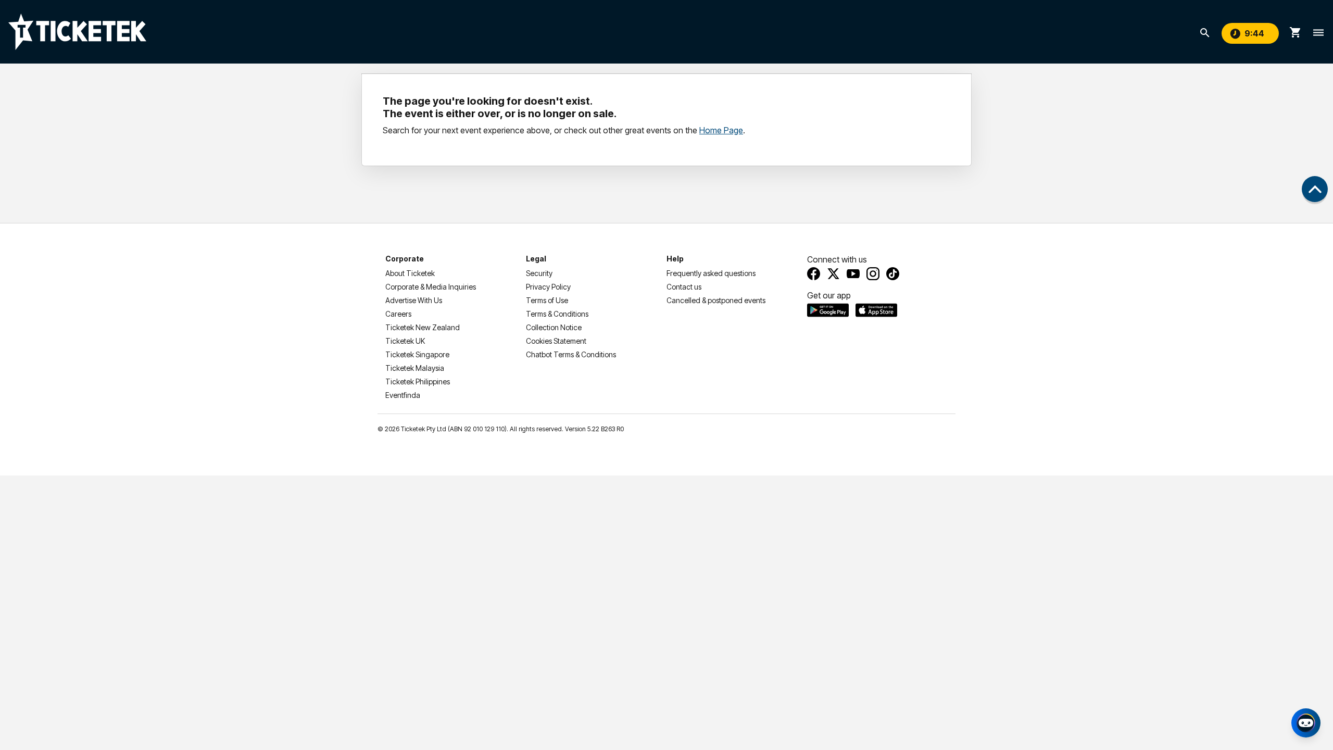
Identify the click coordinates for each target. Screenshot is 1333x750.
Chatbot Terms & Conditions (571, 354)
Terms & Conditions (557, 313)
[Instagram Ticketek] (872, 273)
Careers (398, 313)
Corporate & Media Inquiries (430, 286)
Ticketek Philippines (417, 381)
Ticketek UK (405, 340)
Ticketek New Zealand (422, 327)
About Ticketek (410, 273)
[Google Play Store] (828, 310)
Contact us (683, 286)
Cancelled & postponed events (715, 300)
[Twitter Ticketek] (833, 273)
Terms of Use (547, 300)
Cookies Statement (556, 340)
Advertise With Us (413, 300)
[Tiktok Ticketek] (892, 273)
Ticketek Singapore (417, 354)
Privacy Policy (548, 286)
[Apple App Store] (876, 310)
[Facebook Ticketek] (813, 273)
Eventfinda (402, 395)
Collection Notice (554, 327)
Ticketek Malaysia (414, 368)
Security (539, 273)
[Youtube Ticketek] (853, 273)
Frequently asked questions (711, 273)
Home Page (721, 130)
